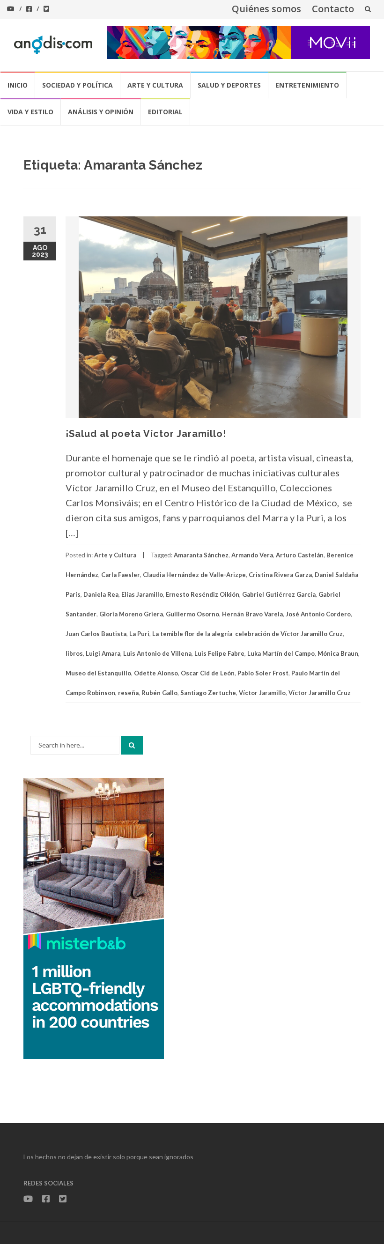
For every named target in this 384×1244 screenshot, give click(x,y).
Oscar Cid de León (208, 673)
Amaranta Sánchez (201, 555)
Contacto (333, 8)
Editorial (165, 111)
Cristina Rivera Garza (280, 574)
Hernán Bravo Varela (252, 614)
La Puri (139, 633)
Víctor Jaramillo (262, 692)
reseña (128, 692)
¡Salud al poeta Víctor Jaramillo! (146, 433)
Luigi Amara (103, 653)
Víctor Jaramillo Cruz (319, 692)
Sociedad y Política (77, 85)
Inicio (17, 85)
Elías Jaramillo (142, 594)
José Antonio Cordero (318, 614)
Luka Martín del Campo (281, 653)
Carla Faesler (120, 574)
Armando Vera (252, 555)
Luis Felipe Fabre (219, 653)
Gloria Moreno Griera (131, 614)
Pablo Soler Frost (262, 673)
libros (74, 653)
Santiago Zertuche (208, 692)
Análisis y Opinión (100, 111)
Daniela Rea (100, 594)
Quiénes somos (266, 8)
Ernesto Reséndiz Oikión (202, 594)
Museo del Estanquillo (98, 673)
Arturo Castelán (300, 555)
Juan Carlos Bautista (96, 633)
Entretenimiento (307, 85)
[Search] (132, 745)
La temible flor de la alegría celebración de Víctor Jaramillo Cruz (247, 633)
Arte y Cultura (155, 85)
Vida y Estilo (30, 111)
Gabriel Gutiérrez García (279, 594)
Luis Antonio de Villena (157, 653)
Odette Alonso (156, 673)
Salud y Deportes (229, 85)
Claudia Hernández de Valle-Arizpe (194, 574)
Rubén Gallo (159, 692)
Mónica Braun (338, 653)
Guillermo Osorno (192, 614)
